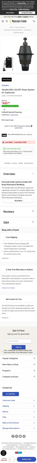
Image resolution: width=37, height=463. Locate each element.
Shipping (5, 406)
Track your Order (8, 400)
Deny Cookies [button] (10, 12)
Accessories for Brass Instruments (13, 30)
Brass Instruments (20, 27)
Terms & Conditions (25, 445)
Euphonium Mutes (18, 32)
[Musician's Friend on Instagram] (24, 436)
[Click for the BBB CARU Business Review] (18, 453)
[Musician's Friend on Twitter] (16, 436)
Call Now (11, 394)
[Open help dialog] (3, 453)
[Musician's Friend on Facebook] (13, 436)
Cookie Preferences (24, 9)
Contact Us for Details (8, 288)
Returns (5, 412)
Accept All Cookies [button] (26, 12)
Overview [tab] (9, 174)
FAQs (4, 417)
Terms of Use (13, 9)
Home (11, 27)
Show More (19, 201)
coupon (25, 17)
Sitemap (32, 447)
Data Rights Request (29, 443)
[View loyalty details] (31, 135)
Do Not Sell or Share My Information (12, 443)
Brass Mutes (27, 30)
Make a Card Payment (10, 423)
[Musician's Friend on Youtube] (20, 436)
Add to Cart (26, 459)
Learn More (5, 258)
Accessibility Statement (9, 449)
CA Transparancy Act (22, 447)
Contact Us (5, 317)
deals (19, 17)
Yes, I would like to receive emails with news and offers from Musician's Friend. (18, 351)
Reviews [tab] (8, 211)
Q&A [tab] (6, 222)
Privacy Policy (22, 3)
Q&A (4, 96)
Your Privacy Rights (8, 447)
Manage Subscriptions (11, 428)
